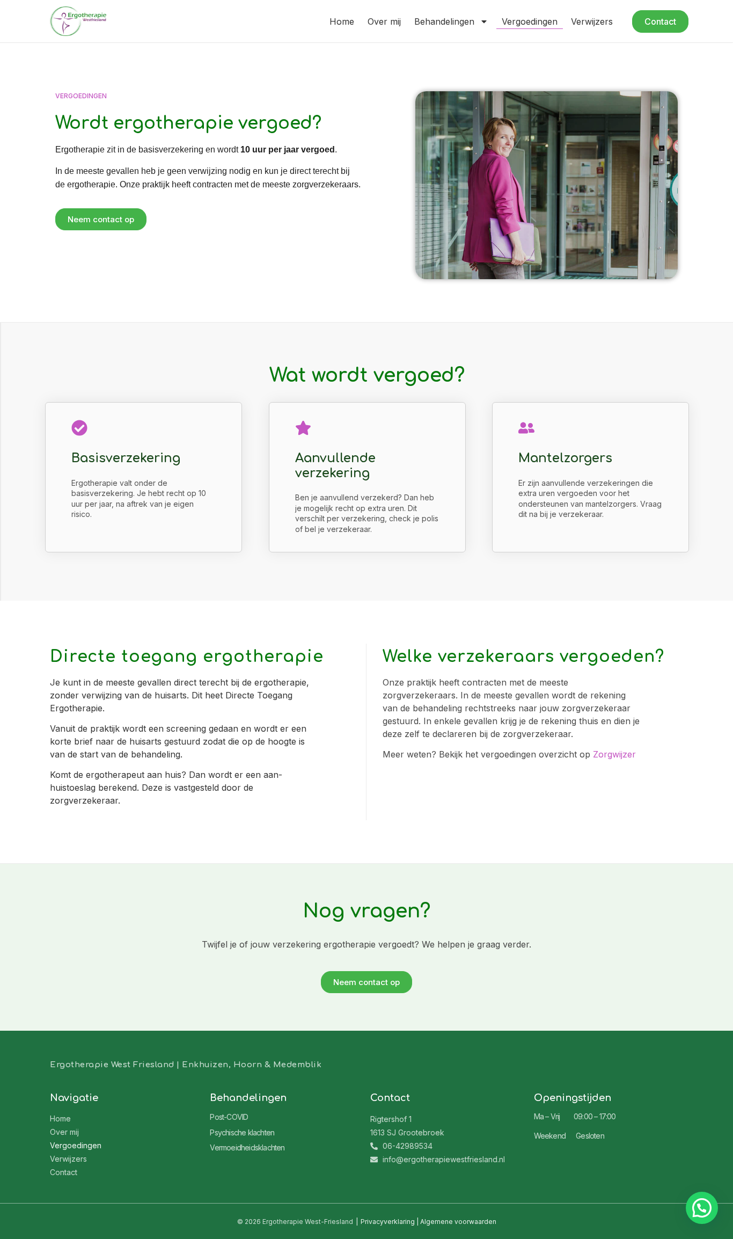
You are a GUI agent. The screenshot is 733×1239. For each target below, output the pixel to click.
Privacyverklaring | (390, 1222)
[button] (702, 1208)
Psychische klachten (242, 1132)
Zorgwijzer (614, 754)
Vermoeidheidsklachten (247, 1147)
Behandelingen (444, 21)
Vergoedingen (530, 21)
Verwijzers (592, 21)
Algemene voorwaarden (458, 1222)
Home (341, 21)
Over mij (384, 21)
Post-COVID (229, 1116)
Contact (63, 1172)
